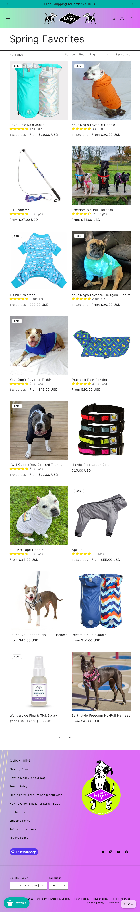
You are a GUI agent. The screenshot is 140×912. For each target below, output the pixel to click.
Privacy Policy (19, 837)
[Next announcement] (133, 4)
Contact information (119, 902)
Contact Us (17, 812)
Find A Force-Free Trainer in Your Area (36, 795)
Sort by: (70, 54)
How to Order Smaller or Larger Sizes (35, 803)
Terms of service (121, 899)
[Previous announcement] (7, 4)
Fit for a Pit (41, 899)
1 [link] (60, 738)
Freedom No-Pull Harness (92, 210)
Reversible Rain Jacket (28, 125)
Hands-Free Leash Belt (90, 465)
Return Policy (19, 786)
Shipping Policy (20, 820)
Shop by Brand (20, 769)
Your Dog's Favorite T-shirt (31, 380)
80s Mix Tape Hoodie (26, 550)
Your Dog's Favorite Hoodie (93, 125)
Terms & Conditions (23, 829)
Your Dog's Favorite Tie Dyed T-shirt (101, 295)
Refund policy (81, 899)
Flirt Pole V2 (19, 210)
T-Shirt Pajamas (23, 295)
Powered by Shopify (59, 899)
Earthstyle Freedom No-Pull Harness (101, 715)
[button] (8, 18)
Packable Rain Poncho (89, 380)
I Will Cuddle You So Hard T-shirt (36, 465)
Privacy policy (100, 899)
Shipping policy (95, 902)
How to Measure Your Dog (28, 778)
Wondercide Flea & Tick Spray (33, 715)
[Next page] (80, 738)
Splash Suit (81, 550)
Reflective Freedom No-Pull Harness (39, 635)
